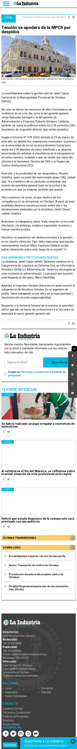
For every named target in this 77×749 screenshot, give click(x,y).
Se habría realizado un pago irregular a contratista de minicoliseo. (38, 425)
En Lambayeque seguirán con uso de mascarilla (37, 556)
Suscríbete (59, 362)
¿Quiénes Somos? (13, 708)
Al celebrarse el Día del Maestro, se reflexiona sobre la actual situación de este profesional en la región (38, 472)
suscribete (10, 744)
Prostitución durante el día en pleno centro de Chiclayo (36, 576)
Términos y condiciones (35, 372)
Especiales (11, 692)
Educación (47, 688)
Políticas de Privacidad (15, 716)
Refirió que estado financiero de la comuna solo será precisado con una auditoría (37, 520)
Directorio (8, 720)
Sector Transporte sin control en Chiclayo (34, 565)
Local (7, 394)
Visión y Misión (11, 724)
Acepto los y (37, 374)
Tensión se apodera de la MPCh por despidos (36, 29)
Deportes (46, 692)
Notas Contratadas (16, 696)
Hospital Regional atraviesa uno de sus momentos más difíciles (39, 588)
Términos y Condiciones (16, 712)
